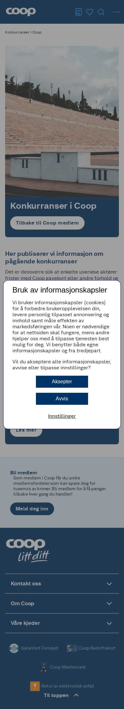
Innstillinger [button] (62, 416)
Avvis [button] (62, 398)
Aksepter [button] (62, 381)
